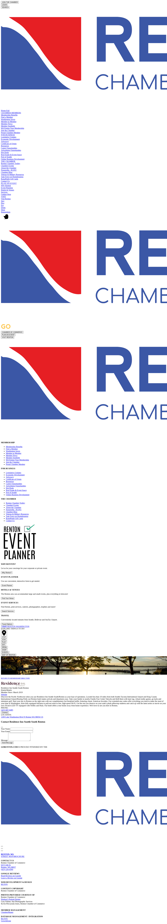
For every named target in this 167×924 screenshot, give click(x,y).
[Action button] (2, 846)
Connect (5, 712)
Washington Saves (8, 119)
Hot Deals (5, 152)
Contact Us (5, 181)
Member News (6, 124)
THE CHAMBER (8, 161)
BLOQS (4, 884)
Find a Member (7, 117)
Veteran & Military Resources (12, 175)
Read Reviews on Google (11, 876)
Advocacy (5, 141)
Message (4, 740)
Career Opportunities (9, 148)
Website (4, 695)
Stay (2, 201)
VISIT (3, 197)
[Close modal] (2, 727)
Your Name (5, 729)
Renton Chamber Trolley (10, 163)
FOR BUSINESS (8, 135)
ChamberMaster (7, 912)
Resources (5, 146)
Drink (3, 208)
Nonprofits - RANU (9, 170)
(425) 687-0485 (7, 710)
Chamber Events (7, 166)
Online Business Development (12, 159)
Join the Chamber (8, 130)
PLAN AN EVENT (9, 183)
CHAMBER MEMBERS (11, 113)
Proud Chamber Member (10, 133)
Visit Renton (6, 199)
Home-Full (5, 111)
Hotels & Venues (7, 190)
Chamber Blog (6, 172)
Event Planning (7, 188)
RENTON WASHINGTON (15, 626)
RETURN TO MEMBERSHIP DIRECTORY (15, 678)
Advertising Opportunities (11, 150)
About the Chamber (8, 168)
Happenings (5, 212)
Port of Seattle (6, 157)
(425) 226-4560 (7, 869)
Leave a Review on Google (11, 878)
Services (4, 192)
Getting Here (6, 194)
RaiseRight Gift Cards (9, 179)
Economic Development (10, 139)
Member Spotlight (8, 126)
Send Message (7, 743)
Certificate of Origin (9, 144)
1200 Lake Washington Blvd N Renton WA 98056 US (22, 717)
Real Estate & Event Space (11, 155)
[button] (83, 217)
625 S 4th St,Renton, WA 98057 (8, 866)
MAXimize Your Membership (12, 128)
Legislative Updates (8, 137)
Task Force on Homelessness (12, 177)
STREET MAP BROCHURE (12, 855)
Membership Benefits (9, 115)
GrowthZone (6, 921)
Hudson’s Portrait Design (10, 899)
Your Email (5, 731)
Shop (3, 210)
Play (2, 203)
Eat (2, 205)
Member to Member (8, 122)
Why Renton (6, 186)
